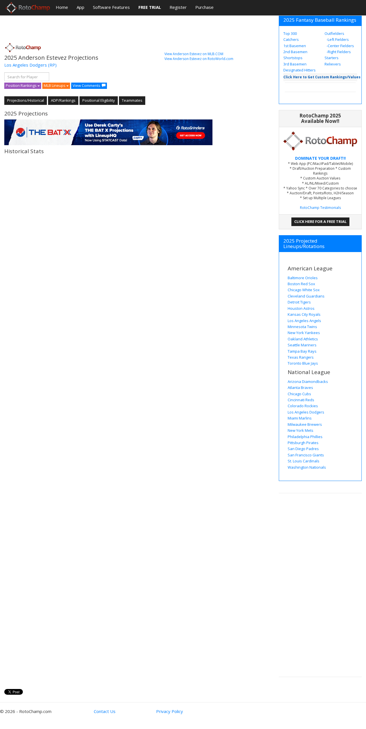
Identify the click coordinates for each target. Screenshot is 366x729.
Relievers (333, 64)
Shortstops (293, 57)
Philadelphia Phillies (305, 436)
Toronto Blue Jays (303, 363)
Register (178, 7)
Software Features (111, 7)
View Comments (86, 85)
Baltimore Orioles (303, 277)
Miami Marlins (300, 418)
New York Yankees (304, 332)
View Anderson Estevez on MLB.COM (193, 53)
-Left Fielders (337, 39)
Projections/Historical (25, 100)
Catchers (291, 39)
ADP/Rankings (63, 100)
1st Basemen (294, 45)
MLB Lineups (55, 85)
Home (62, 7)
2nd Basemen (295, 51)
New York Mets (300, 430)
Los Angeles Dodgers (25, 65)
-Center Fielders (340, 45)
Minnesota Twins (302, 326)
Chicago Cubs (299, 393)
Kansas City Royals (304, 314)
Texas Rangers (301, 357)
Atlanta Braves (300, 387)
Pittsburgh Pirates (303, 442)
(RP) (52, 65)
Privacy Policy (169, 711)
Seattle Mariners (302, 344)
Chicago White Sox (304, 289)
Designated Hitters (299, 70)
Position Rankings (21, 85)
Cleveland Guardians (306, 296)
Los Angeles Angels (304, 320)
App (80, 7)
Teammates (132, 100)
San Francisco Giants (306, 455)
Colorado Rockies (303, 405)
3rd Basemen (295, 64)
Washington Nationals (307, 467)
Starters (332, 57)
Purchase (204, 7)
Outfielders (334, 33)
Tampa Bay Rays (302, 351)
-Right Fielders (338, 51)
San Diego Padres (303, 448)
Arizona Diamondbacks (308, 381)
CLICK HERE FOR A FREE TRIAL (320, 221)
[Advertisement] (108, 27)
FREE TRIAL (149, 7)
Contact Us (105, 711)
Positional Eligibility (98, 100)
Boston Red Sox (301, 283)
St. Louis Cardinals (303, 461)
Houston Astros (301, 308)
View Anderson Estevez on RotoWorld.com (198, 58)
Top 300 (290, 33)
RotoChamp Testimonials (320, 207)
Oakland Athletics (303, 338)
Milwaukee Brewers (305, 424)
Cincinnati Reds (301, 399)
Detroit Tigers (299, 302)
